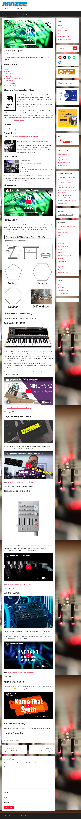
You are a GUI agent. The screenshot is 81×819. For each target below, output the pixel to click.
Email (6, 797)
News (11, 14)
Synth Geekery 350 (64, 162)
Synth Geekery (22, 14)
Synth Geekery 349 (64, 165)
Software (61, 264)
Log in (60, 284)
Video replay (9, 73)
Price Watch (9, 81)
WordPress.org (63, 293)
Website (6, 802)
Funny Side (8, 76)
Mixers (60, 249)
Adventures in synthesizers (66, 226)
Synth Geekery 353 (64, 154)
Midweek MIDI (62, 31)
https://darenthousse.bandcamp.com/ (32, 163)
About (4, 14)
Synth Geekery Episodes (12, 740)
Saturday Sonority (10, 85)
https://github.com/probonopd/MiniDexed (20, 482)
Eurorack (61, 235)
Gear (59, 241)
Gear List (43, 14)
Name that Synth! (63, 36)
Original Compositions (65, 255)
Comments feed (63, 290)
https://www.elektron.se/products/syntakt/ (20, 672)
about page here (19, 120)
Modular (61, 34)
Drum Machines (63, 232)
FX (59, 238)
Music (33, 14)
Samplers (61, 258)
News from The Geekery (13, 78)
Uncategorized (63, 272)
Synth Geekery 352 (64, 157)
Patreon (29, 115)
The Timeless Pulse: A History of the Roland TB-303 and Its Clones (67, 180)
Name (6, 792)
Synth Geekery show (64, 39)
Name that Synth (10, 83)
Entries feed (62, 287)
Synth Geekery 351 (64, 160)
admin (20, 54)
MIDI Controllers (63, 246)
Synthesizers (62, 270)
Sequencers (62, 261)
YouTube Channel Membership (15, 115)
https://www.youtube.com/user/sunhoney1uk (25, 136)
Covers (60, 229)
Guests (7, 71)
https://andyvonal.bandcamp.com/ (38, 141)
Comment (7, 767)
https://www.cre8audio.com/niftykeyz (19, 408)
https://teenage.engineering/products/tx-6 (20, 584)
